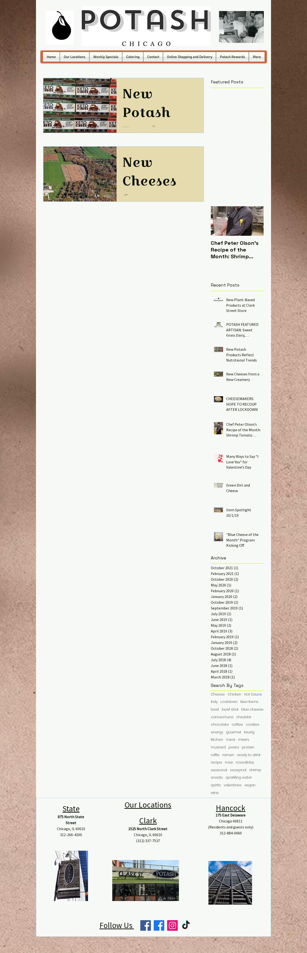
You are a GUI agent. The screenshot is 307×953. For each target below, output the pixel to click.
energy (217, 732)
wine (215, 793)
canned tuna (222, 717)
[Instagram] (172, 925)
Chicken (234, 694)
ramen (228, 755)
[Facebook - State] (145, 925)
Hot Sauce (253, 694)
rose (229, 762)
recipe (216, 762)
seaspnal (238, 770)
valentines (233, 785)
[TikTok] (186, 925)
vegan (249, 785)
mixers (243, 739)
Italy (214, 702)
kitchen (217, 739)
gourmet (233, 732)
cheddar (243, 717)
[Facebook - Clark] (159, 925)
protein (248, 747)
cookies (252, 724)
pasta (234, 747)
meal (230, 739)
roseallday (245, 762)
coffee (237, 724)
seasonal (219, 770)
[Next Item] (256, 221)
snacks (217, 777)
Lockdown (228, 702)
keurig (249, 732)
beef (215, 709)
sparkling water (239, 777)
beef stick (230, 709)
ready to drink (248, 755)
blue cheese (252, 709)
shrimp (255, 770)
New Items (249, 702)
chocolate (220, 724)
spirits (216, 785)
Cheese (218, 694)
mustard (218, 747)
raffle (215, 755)
